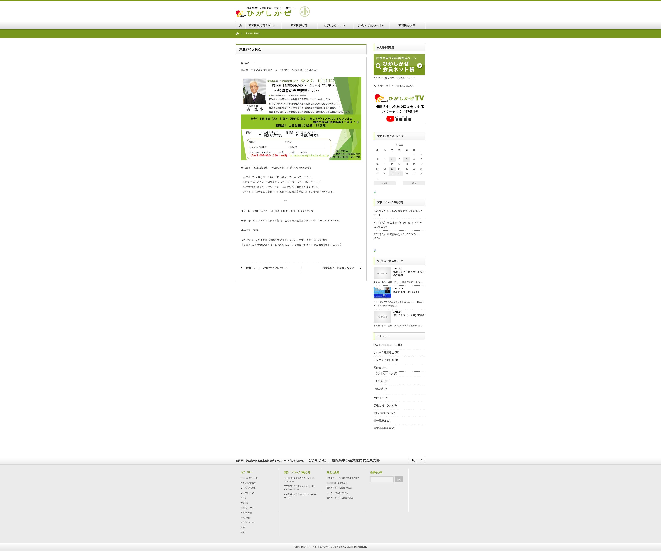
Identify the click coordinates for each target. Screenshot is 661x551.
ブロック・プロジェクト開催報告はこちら (394, 86)
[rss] (413, 460)
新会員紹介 (380, 420)
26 (392, 174)
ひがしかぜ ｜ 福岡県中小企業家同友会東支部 (328, 547)
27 (399, 174)
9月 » (414, 183)
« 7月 (384, 183)
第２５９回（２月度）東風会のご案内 (409, 274)
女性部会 (379, 397)
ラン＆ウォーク (384, 373)
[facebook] (421, 460)
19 (392, 169)
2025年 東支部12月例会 (337, 493)
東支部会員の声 (383, 428)
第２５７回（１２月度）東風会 (340, 498)
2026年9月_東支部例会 (387, 234)
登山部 (379, 388)
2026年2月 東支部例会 (406, 291)
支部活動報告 (381, 413)
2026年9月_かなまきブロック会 (392, 222)
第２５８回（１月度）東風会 (409, 315)
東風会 (379, 381)
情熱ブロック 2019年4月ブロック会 (266, 267)
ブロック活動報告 (384, 352)
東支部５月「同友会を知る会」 (339, 267)
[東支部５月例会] (273, 14)
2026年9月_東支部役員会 (388, 210)
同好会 (377, 367)
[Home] (239, 33)
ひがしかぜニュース (385, 344)
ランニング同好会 (384, 359)
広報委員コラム (383, 405)
